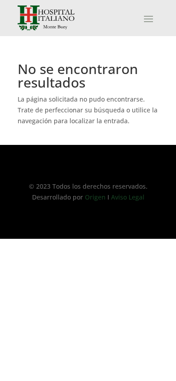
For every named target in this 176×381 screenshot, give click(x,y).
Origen (96, 197)
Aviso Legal (126, 197)
